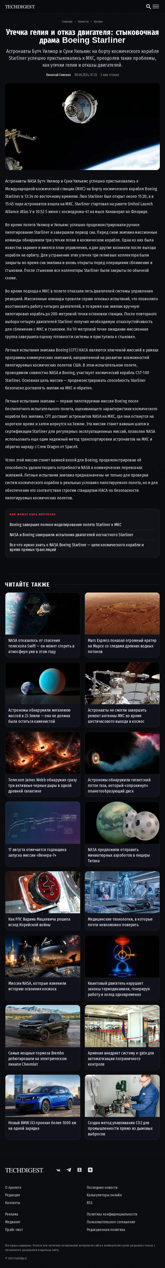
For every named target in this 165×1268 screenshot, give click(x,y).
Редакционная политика (106, 1230)
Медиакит (13, 1222)
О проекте (13, 1187)
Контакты (12, 1203)
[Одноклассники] (79, 1170)
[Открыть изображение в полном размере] (82, 126)
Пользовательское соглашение (111, 1222)
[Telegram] (68, 1170)
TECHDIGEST (20, 6)
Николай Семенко (58, 75)
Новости (83, 21)
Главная (67, 21)
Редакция (12, 1195)
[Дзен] (90, 1170)
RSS (89, 1203)
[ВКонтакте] (58, 1170)
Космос (98, 21)
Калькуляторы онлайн (104, 1195)
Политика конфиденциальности (112, 1214)
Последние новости (102, 1187)
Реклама (11, 1214)
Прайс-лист (14, 1230)
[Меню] (156, 6)
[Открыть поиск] (147, 6)
